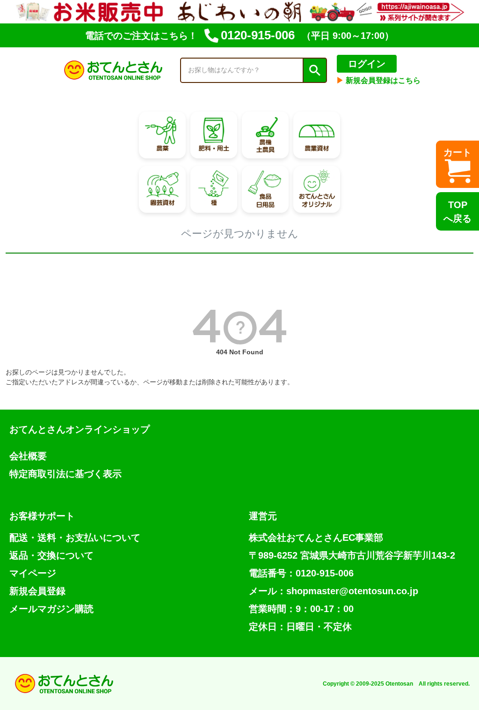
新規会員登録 (37, 591)
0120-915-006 (258, 35)
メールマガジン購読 (51, 609)
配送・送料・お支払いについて (74, 537)
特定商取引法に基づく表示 (65, 474)
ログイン (366, 64)
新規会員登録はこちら (378, 80)
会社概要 (28, 456)
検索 (314, 70)
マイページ (32, 573)
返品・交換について (51, 555)
